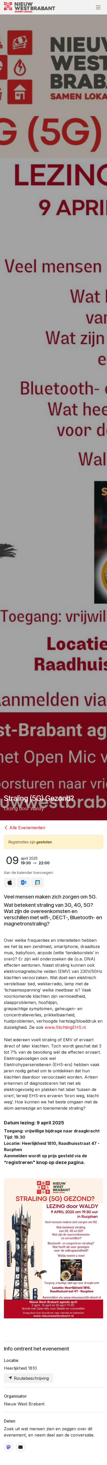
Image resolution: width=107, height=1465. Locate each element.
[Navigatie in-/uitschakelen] (98, 7)
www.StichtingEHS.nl (65, 1027)
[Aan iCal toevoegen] (10, 882)
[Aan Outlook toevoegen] (23, 882)
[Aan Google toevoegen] (37, 882)
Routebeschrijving (30, 1378)
